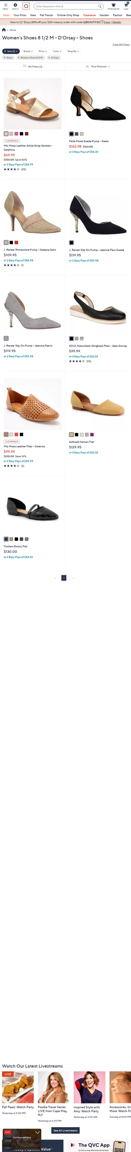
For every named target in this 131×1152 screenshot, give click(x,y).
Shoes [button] (9, 57)
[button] (5, 7)
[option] (65, 22)
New (33, 15)
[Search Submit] (100, 6)
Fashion (117, 15)
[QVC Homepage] (3, 30)
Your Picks (19, 15)
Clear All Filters (121, 44)
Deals (6, 15)
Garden (104, 15)
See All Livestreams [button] (65, 1130)
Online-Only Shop (68, 15)
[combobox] (65, 6)
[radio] (6, 133)
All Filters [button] (35, 66)
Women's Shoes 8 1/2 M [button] (31, 57)
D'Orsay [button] (55, 57)
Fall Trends (46, 15)
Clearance (89, 15)
